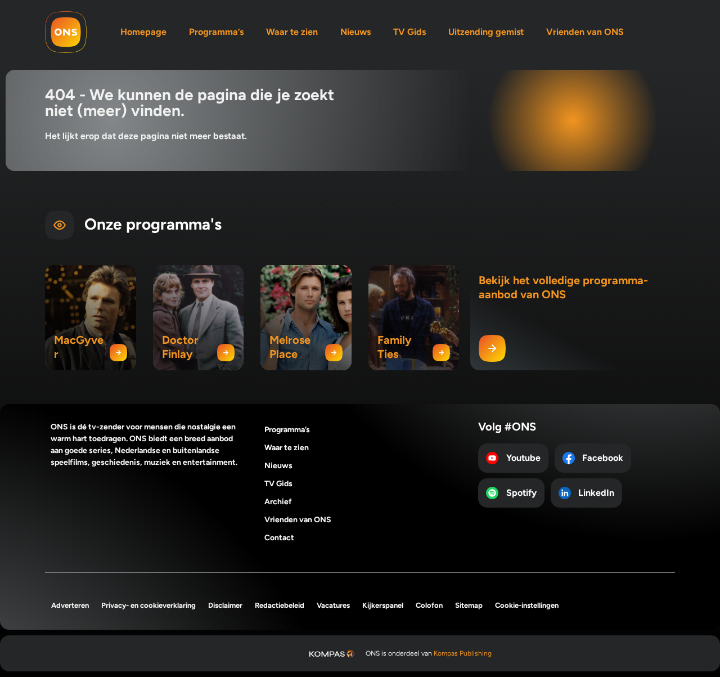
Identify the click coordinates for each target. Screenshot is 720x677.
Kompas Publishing (463, 653)
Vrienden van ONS (585, 31)
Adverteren (70, 605)
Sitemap (469, 605)
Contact (279, 538)
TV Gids (409, 31)
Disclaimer (225, 605)
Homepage (143, 31)
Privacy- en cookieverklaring (148, 605)
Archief (278, 501)
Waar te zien (292, 31)
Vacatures (333, 605)
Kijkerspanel (382, 605)
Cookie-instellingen (527, 605)
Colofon (429, 605)
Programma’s (216, 31)
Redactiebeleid (279, 605)
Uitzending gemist (486, 31)
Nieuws (355, 31)
